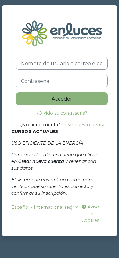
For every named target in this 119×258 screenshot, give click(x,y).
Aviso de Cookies (90, 213)
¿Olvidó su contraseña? (61, 113)
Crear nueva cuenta (82, 124)
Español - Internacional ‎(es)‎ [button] (42, 207)
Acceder (62, 99)
